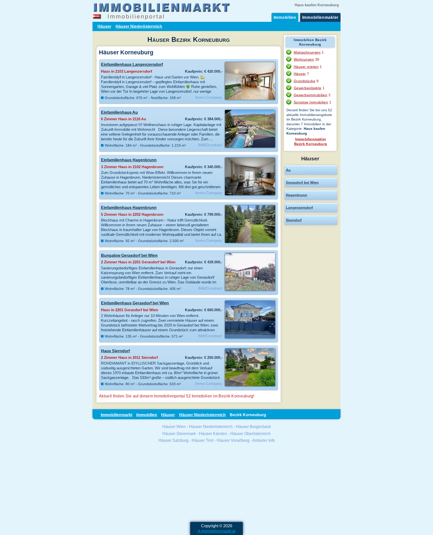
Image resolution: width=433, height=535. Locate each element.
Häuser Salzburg (173, 440)
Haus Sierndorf (115, 351)
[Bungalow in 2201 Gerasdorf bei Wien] (250, 290)
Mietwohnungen (307, 52)
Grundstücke (304, 81)
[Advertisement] (216, 483)
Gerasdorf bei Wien (302, 182)
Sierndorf (294, 220)
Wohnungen (304, 59)
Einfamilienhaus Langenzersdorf (132, 64)
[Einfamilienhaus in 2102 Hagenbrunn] (250, 194)
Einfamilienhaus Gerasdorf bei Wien (135, 303)
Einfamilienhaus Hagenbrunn (129, 160)
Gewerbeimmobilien (311, 95)
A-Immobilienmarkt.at (216, 531)
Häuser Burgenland (253, 426)
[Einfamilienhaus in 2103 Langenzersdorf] (250, 99)
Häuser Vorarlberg (233, 440)
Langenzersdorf (299, 207)
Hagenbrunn (296, 195)
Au (288, 170)
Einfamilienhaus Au (119, 112)
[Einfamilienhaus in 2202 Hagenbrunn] (250, 242)
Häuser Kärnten (213, 433)
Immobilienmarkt (116, 414)
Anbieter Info (263, 440)
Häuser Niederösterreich (139, 26)
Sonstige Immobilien (311, 102)
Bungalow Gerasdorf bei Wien (129, 255)
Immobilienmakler (320, 17)
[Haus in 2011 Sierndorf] (250, 385)
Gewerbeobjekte (307, 88)
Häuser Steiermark (179, 433)
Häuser (104, 26)
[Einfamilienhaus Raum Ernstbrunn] (250, 147)
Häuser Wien (174, 426)
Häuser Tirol (202, 440)
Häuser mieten (306, 67)
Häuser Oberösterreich (250, 433)
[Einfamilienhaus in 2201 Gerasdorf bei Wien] (250, 338)
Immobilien (285, 17)
